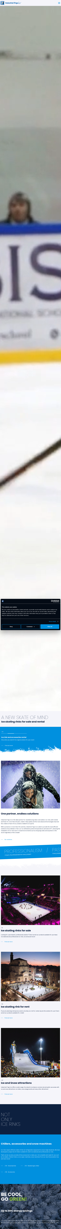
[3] (17, 733)
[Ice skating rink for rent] (30, 982)
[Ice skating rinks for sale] (30, 906)
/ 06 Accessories (10, 1172)
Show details (52, 621)
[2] (11, 733)
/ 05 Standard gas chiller (31, 1165)
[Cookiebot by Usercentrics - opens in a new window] (52, 601)
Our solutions (8, 839)
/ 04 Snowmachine (10, 1165)
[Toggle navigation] (59, 3)
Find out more (9, 745)
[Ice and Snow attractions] (30, 1058)
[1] (4, 733)
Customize (30, 626)
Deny (11, 626)
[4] (23, 733)
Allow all (49, 626)
